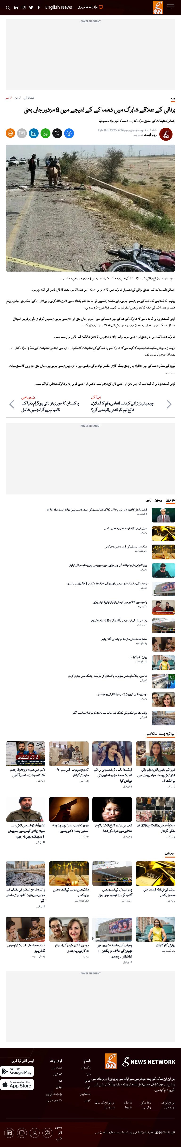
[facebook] (69, 134)
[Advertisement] (90, 57)
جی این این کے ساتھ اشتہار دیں (105, 1105)
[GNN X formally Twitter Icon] (31, 7)
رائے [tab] (148, 500)
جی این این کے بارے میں (168, 1105)
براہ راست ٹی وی (54, 1094)
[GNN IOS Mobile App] (17, 1084)
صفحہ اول (29, 98)
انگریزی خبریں (54, 1101)
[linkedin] (34, 134)
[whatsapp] (45, 134)
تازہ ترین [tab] (170, 500)
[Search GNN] (8, 7)
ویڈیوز (59, 1087)
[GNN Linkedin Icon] (16, 7)
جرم (16, 98)
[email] (22, 134)
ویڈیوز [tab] (158, 500)
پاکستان (86, 1068)
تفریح (87, 1081)
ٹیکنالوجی (85, 1094)
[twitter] (57, 134)
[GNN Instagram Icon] (23, 7)
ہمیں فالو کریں (58, 1133)
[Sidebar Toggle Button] (171, 7)
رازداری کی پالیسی (145, 1105)
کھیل (87, 1087)
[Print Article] (10, 133)
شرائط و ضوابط (128, 1105)
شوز (60, 1081)
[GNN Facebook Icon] (39, 7)
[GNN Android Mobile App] (17, 1071)
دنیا (88, 1074)
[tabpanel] (90, 616)
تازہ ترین (57, 1074)
